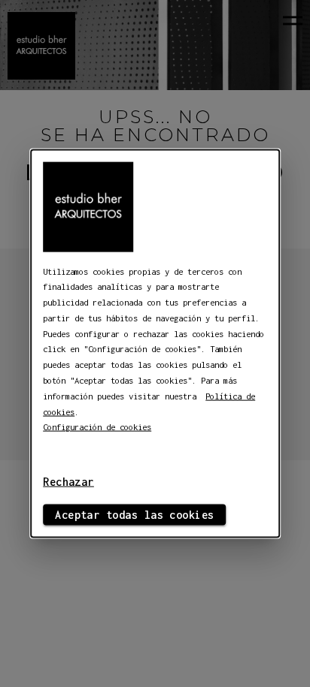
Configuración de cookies (97, 427)
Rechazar (68, 481)
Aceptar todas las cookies (134, 514)
